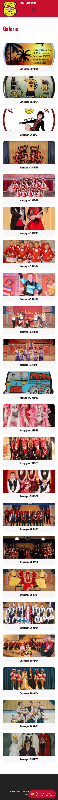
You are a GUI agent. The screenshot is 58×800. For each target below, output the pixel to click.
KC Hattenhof (29, 2)
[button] (33, 9)
